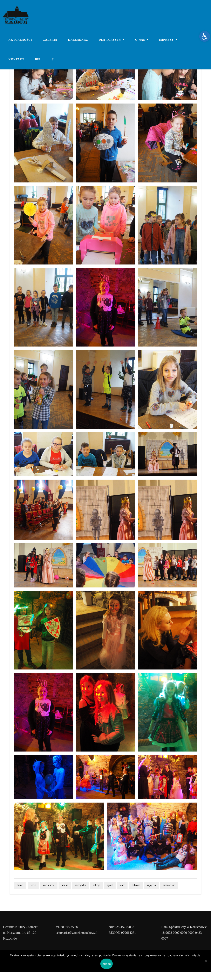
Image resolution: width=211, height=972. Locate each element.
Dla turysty (110, 39)
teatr (122, 885)
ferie (33, 885)
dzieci (20, 885)
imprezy (167, 39)
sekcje (96, 885)
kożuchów (48, 885)
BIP (37, 59)
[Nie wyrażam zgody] (206, 961)
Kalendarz (78, 39)
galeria (50, 39)
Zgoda (106, 963)
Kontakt (16, 59)
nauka (64, 885)
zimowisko (169, 885)
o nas (140, 39)
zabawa (136, 885)
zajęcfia (151, 885)
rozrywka (80, 885)
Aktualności (20, 39)
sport (110, 885)
